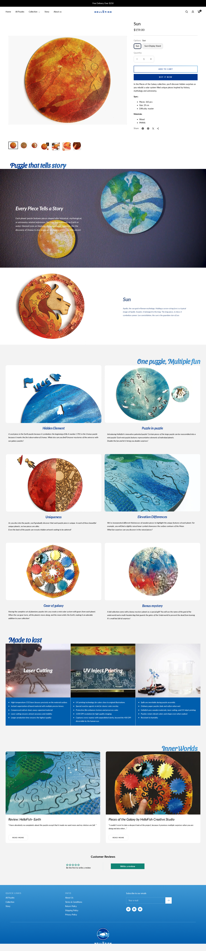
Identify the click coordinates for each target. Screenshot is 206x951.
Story (47, 11)
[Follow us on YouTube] (140, 909)
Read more (18, 837)
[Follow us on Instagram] (134, 909)
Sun (137, 46)
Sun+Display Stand (152, 46)
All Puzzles (19, 11)
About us (58, 11)
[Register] (168, 900)
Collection (33, 11)
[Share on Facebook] (142, 128)
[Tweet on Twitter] (153, 128)
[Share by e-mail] (158, 128)
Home (8, 11)
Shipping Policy (71, 910)
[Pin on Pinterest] (148, 128)
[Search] (186, 11)
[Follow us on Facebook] (128, 909)
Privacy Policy (71, 914)
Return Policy (71, 906)
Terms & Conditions (73, 902)
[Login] (192, 11)
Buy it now (165, 77)
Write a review (127, 866)
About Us (69, 897)
